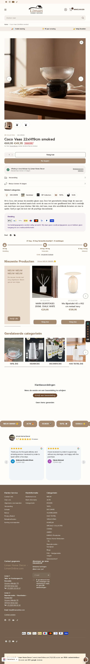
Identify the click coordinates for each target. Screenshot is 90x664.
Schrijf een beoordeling (45, 395)
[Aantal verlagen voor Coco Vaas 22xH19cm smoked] (6, 154)
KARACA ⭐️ (80, 423)
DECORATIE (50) (55, 364)
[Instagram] (9, 2)
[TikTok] (16, 2)
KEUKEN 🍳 (46, 423)
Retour (6, 513)
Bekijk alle (14, 318)
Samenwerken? (52, 559)
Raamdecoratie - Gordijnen (52, 545)
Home (6, 24)
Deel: (6, 235)
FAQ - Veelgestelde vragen (54, 554)
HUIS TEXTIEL (51, 516)
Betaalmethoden (10, 519)
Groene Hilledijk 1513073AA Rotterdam (11, 601)
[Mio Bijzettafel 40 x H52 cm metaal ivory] (73, 282)
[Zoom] (81, 42)
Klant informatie (31, 500)
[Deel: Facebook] (10, 235)
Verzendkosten (14, 146)
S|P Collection (9, 135)
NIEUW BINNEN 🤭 (10, 423)
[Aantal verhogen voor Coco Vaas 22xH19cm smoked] (12, 154)
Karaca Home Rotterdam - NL (55, 540)
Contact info (8, 497)
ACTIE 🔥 (30, 423)
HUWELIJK (50, 522)
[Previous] (9, 78)
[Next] (80, 78)
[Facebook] (6, 2)
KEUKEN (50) (34, 364)
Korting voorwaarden (11, 522)
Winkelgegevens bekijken (78, 170)
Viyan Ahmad (21, 460)
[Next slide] (84, 462)
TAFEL (49, 506)
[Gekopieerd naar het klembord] (14, 235)
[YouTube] (13, 2)
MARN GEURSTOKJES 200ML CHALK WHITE (45, 305)
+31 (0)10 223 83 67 (14, 588)
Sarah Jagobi (58, 457)
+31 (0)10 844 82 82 (13, 605)
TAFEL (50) (14, 364)
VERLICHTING (51, 519)
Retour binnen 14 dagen (18, 184)
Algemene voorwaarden (13, 503)
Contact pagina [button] (9, 615)
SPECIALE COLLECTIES (55, 526)
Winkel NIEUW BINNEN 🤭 (46, 261)
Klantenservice (31, 497)
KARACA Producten (53, 535)
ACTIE (49, 500)
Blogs (48, 550)
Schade (7, 509)
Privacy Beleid (9, 516)
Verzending (13, 177)
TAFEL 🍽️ (63, 423)
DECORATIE (51, 509)
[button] (88, 331)
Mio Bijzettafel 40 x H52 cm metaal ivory (73, 305)
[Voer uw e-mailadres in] (48, 575)
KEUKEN (49, 503)
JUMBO (49, 532)
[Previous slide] (6, 462)
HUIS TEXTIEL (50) (76, 364)
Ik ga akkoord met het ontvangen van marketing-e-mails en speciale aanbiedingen (43, 584)
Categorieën (30, 503)
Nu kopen (45, 160)
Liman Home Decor (23, 436)
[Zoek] (83, 17)
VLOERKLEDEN (52, 513)
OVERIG (49, 529)
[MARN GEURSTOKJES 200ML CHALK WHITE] (45, 282)
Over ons (7, 500)
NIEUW (49, 497)
